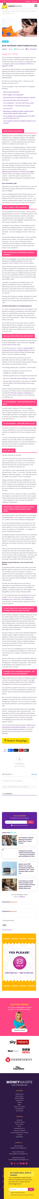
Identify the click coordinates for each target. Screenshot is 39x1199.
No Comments (32, 49)
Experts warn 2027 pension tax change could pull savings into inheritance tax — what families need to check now (26, 868)
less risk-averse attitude (19, 378)
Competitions (19, 1108)
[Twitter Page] (15, 1163)
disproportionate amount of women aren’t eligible (18, 172)
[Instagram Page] (18, 1163)
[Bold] (4, 787)
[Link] (22, 787)
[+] (26, 786)
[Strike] (10, 787)
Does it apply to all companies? (13, 95)
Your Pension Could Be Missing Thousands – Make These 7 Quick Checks (25, 840)
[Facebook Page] (12, 1163)
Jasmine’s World (19, 1122)
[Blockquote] (17, 787)
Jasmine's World (19, 1030)
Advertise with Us (19, 1128)
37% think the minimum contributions (20, 393)
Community (19, 1111)
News (19, 1104)
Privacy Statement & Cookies (19, 1132)
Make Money (19, 1094)
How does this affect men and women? (16, 100)
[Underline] (8, 787)
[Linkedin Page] (21, 1163)
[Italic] (6, 787)
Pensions (23, 11)
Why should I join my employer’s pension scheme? (19, 98)
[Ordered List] (13, 787)
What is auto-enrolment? (11, 92)
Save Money (19, 1096)
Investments (19, 1100)
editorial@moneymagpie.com (18, 1154)
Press (19, 1126)
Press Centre (19, 1124)
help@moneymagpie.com (18, 1148)
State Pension (9, 517)
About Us (19, 1120)
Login (35, 774)
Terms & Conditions (19, 1130)
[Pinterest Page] (26, 1163)
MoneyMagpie (6, 11)
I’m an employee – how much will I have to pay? (18, 103)
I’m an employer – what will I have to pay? (16, 106)
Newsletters (19, 1137)
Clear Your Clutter (19, 1106)
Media (19, 1102)
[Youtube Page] (24, 1163)
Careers (19, 1134)
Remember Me (9, 920)
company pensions (16, 261)
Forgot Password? (7, 930)
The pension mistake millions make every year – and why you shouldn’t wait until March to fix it (26, 853)
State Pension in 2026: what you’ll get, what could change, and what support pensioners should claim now (26, 884)
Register (22, 897)
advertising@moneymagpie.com (18, 1159)
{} (24, 786)
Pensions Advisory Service (15, 729)
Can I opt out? (7, 108)
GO (30, 822)
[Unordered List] (15, 787)
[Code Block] (20, 787)
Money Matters (19, 1098)
